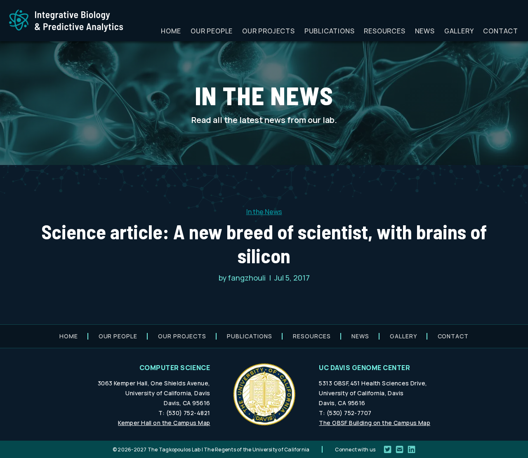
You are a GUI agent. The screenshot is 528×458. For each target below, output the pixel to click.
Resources (384, 30)
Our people (212, 30)
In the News (264, 211)
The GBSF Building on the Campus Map (374, 423)
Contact (500, 30)
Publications (329, 30)
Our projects (268, 30)
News (425, 30)
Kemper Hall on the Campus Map (164, 423)
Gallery (459, 30)
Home (171, 30)
